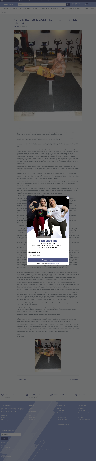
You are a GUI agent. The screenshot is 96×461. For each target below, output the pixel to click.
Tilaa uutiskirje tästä (48, 260)
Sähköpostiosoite (34, 252)
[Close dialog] (68, 197)
